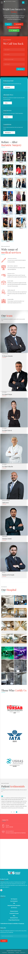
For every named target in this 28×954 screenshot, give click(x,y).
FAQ (14, 906)
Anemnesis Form (14, 921)
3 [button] (16, 815)
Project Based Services (14, 923)
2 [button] (14, 815)
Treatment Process (14, 916)
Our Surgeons (14, 902)
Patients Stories (14, 914)
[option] (14, 803)
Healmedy (21, 926)
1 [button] (11, 815)
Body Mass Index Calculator (14, 908)
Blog (14, 918)
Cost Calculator (14, 904)
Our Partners (14, 911)
